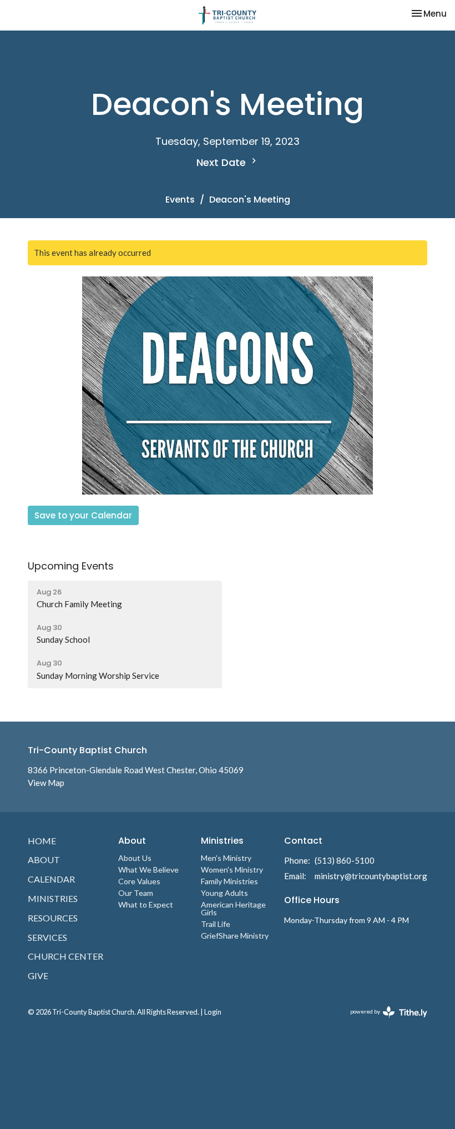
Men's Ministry (226, 858)
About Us (134, 858)
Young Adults (224, 893)
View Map (46, 783)
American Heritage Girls (233, 908)
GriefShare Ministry (235, 935)
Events (180, 199)
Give (38, 975)
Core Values (139, 881)
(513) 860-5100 (345, 860)
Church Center (65, 956)
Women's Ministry (232, 869)
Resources (53, 918)
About (44, 859)
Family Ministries (229, 881)
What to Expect (145, 904)
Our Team (135, 893)
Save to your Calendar (83, 515)
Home (42, 840)
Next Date (222, 162)
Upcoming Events (71, 566)
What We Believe (148, 869)
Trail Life (215, 924)
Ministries (53, 898)
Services (47, 937)
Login (212, 1011)
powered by (383, 1021)
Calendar (51, 879)
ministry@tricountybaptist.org (371, 876)
